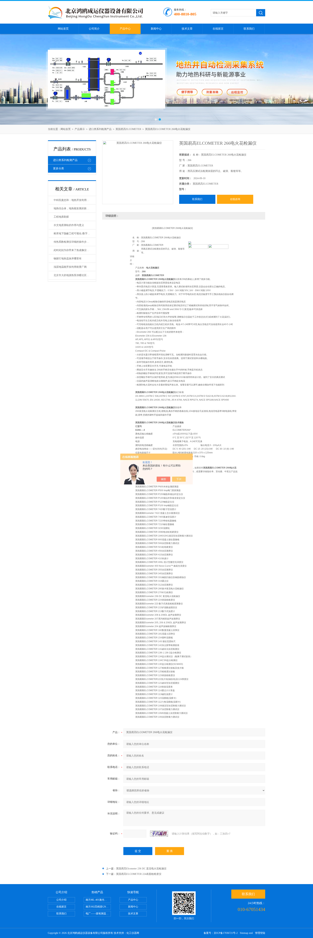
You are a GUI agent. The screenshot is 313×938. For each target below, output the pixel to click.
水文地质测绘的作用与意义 (69, 225)
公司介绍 (61, 899)
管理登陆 (260, 933)
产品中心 (125, 28)
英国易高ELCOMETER (128, 129)
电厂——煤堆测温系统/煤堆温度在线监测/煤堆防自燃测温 (98, 913)
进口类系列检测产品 (100, 129)
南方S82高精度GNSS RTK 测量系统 (98, 906)
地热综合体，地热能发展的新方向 (73, 208)
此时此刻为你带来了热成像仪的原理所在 (75, 250)
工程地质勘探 (61, 216)
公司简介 (94, 28)
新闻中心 (156, 28)
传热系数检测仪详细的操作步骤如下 (74, 241)
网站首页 (63, 28)
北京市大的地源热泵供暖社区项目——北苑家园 (75, 275)
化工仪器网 (132, 933)
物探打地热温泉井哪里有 (68, 258)
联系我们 (249, 28)
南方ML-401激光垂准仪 (98, 899)
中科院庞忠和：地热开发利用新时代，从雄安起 (75, 200)
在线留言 (218, 28)
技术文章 (187, 28)
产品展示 (80, 129)
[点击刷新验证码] (159, 834)
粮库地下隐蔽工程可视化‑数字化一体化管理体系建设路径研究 (75, 233)
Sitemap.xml (246, 933)
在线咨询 (235, 199)
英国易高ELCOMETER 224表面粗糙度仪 (138, 874)
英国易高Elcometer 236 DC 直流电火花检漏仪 (141, 868)
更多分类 (58, 168)
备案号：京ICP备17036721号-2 (221, 933)
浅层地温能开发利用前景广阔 (70, 267)
